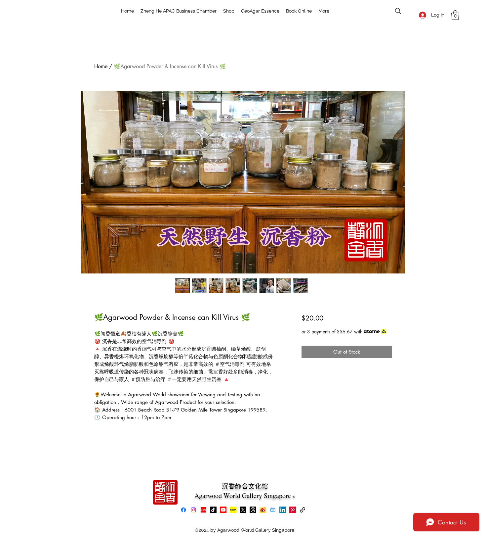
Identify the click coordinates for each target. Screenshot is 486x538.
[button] (455, 15)
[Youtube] (223, 510)
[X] (243, 510)
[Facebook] (183, 510)
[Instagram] (193, 510)
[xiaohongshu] (203, 510)
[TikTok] (213, 510)
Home (100, 66)
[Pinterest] (292, 510)
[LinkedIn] (282, 510)
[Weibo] (263, 510)
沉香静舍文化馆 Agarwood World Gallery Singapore (243, 490)
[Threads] (253, 510)
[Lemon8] (233, 510)
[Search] (398, 11)
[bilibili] (272, 510)
